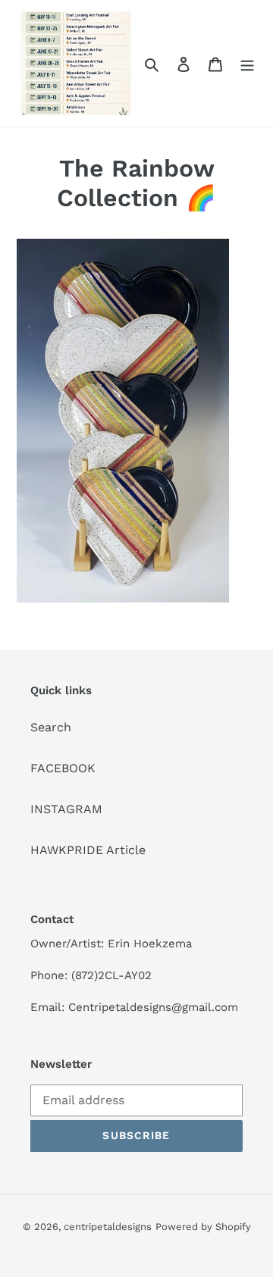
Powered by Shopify (203, 1226)
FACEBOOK (63, 768)
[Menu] (247, 63)
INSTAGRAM (66, 809)
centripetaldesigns (108, 1226)
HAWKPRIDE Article (88, 850)
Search (50, 727)
